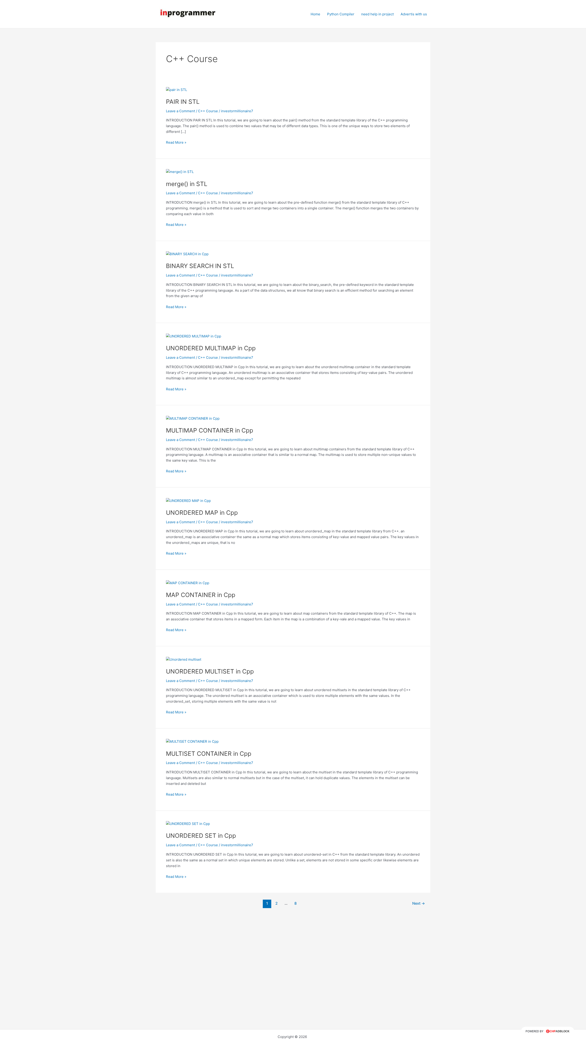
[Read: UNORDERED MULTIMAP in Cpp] (193, 336)
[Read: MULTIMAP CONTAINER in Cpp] (193, 418)
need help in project (377, 14)
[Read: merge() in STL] (180, 172)
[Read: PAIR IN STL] (176, 89)
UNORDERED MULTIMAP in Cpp (211, 348)
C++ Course (208, 111)
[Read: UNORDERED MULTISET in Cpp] (183, 659)
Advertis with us (414, 14)
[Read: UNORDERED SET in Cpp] (188, 824)
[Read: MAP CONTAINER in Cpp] (187, 583)
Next (418, 903)
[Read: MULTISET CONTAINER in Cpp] (192, 741)
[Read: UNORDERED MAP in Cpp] (188, 500)
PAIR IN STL (183, 101)
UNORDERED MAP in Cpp (202, 512)
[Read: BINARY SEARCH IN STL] (187, 254)
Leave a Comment (180, 111)
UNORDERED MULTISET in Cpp (210, 671)
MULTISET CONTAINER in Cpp (208, 753)
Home (315, 14)
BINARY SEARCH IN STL (200, 265)
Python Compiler (340, 14)
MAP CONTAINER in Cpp (200, 594)
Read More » (176, 142)
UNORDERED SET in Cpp (201, 835)
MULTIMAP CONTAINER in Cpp (209, 430)
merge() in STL (186, 183)
